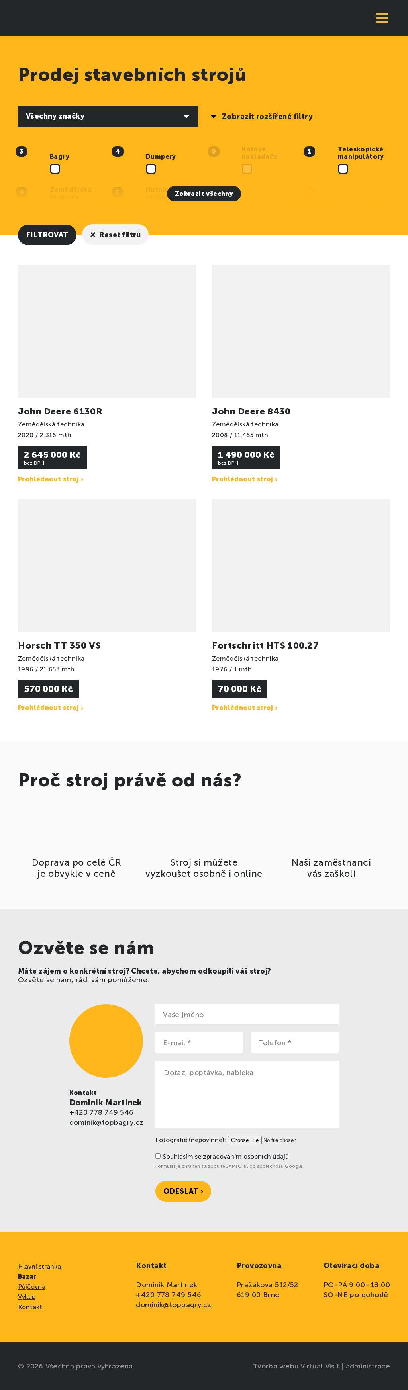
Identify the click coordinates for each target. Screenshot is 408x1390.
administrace (368, 1366)
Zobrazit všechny (204, 193)
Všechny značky (55, 116)
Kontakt (30, 1307)
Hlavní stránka (39, 1266)
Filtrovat (47, 235)
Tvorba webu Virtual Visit (297, 1366)
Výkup (26, 1296)
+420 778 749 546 (101, 1112)
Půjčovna (31, 1286)
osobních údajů (266, 1156)
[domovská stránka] (46, 18)
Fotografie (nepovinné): (190, 1140)
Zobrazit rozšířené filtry (267, 116)
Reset (115, 234)
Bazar (27, 1276)
